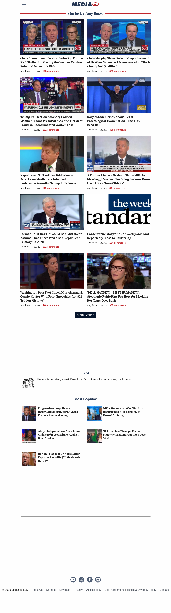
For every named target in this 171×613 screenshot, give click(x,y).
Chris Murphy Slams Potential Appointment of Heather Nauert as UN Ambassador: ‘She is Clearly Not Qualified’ (118, 62)
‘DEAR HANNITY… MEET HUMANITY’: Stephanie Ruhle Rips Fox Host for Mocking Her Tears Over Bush (117, 296)
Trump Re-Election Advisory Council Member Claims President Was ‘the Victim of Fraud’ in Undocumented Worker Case (51, 120)
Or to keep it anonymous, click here (107, 379)
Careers (51, 589)
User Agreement (114, 589)
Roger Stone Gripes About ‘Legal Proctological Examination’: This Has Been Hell (113, 120)
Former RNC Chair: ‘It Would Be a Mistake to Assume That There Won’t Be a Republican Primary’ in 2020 (51, 238)
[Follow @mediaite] (81, 580)
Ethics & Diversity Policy (141, 589)
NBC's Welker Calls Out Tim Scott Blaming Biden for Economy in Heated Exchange (124, 411)
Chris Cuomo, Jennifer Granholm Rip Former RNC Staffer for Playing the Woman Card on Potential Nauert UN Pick (51, 62)
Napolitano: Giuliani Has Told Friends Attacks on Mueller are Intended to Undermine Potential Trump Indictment (48, 179)
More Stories (85, 315)
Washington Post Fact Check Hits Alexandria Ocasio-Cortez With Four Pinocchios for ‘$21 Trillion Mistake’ (52, 296)
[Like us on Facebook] (89, 580)
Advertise (64, 589)
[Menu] (26, 4)
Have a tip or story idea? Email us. (60, 379)
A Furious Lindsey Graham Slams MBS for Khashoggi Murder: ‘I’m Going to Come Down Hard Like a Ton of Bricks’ (118, 179)
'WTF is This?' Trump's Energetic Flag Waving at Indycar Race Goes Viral (124, 434)
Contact (164, 589)
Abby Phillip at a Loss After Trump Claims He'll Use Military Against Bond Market (59, 434)
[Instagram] (98, 580)
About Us (37, 589)
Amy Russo (25, 71)
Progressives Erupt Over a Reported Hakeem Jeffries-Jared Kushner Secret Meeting (58, 411)
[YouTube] (73, 580)
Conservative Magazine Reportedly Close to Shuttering (118, 236)
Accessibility (93, 589)
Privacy (78, 589)
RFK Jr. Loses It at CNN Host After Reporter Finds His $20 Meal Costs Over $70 (59, 457)
